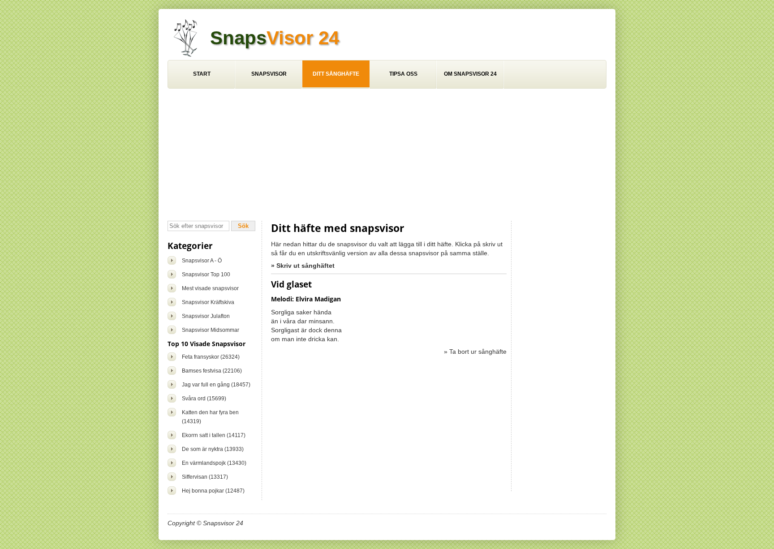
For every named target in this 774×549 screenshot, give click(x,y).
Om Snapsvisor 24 (470, 74)
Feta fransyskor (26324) (211, 357)
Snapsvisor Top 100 (206, 274)
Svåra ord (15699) (204, 398)
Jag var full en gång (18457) (216, 385)
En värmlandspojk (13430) (214, 463)
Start (202, 74)
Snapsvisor (269, 74)
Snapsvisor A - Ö (202, 260)
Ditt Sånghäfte (336, 74)
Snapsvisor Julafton (206, 316)
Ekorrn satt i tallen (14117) (213, 435)
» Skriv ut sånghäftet (303, 265)
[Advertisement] (387, 156)
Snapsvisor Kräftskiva (208, 302)
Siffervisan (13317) (205, 477)
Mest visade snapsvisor (210, 288)
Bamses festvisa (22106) (212, 371)
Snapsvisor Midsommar (210, 330)
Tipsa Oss (403, 74)
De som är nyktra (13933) (213, 449)
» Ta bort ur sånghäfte (475, 351)
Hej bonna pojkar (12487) (213, 491)
